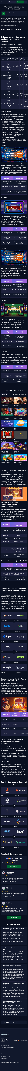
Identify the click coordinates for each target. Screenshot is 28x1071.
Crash (16, 394)
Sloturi (22, 394)
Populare (3, 394)
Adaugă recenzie (14, 866)
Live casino (9, 394)
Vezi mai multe (14, 917)
